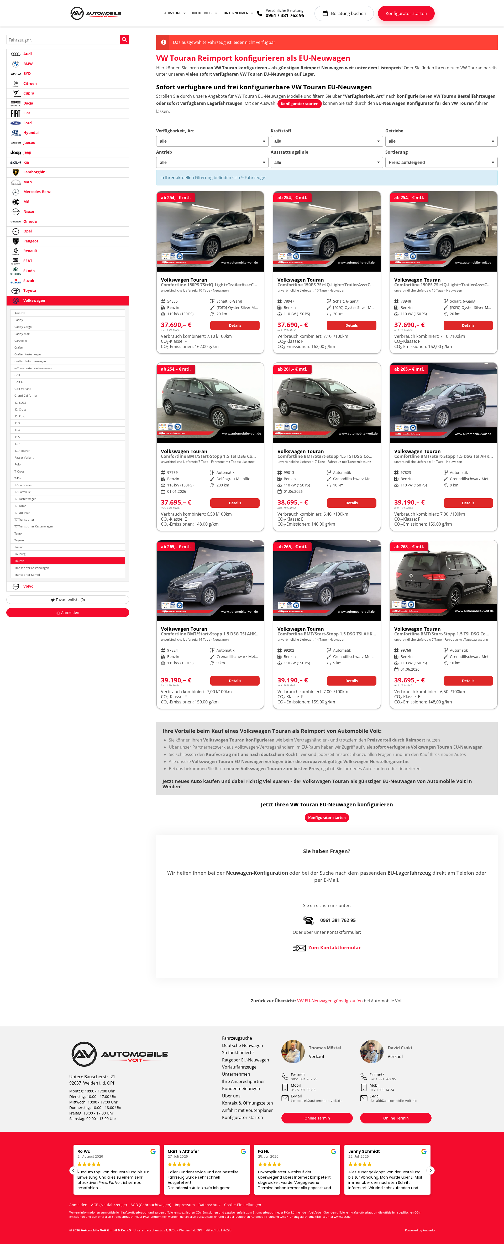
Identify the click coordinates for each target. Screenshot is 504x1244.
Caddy (18, 320)
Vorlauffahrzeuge (239, 1067)
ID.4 (17, 430)
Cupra (28, 93)
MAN (27, 181)
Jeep (26, 152)
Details (235, 325)
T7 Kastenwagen (25, 499)
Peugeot (30, 241)
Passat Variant (24, 457)
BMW (27, 63)
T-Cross (19, 471)
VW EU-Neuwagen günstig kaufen (330, 1001)
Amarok (19, 313)
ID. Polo (19, 416)
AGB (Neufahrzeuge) (109, 1204)
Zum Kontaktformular (334, 947)
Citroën (29, 83)
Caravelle (20, 341)
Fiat (26, 112)
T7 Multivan (22, 513)
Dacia (27, 103)
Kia (25, 162)
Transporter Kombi (27, 575)
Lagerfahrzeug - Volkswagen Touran (210, 447)
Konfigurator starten (242, 1117)
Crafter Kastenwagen (28, 354)
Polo (17, 464)
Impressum (185, 1204)
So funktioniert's (238, 1052)
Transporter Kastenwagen (31, 568)
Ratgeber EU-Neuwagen (245, 1060)
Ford (27, 122)
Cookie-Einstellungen (242, 1204)
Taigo (18, 533)
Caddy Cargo (23, 327)
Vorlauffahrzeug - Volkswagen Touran (210, 272)
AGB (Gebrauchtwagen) (150, 1204)
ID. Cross (20, 409)
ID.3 (17, 423)
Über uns (231, 1096)
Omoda (29, 221)
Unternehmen (236, 13)
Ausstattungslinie (289, 152)
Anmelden (78, 1204)
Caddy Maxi (22, 334)
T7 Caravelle (22, 492)
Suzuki (28, 280)
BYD (26, 73)
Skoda (28, 270)
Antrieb (164, 152)
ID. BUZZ (20, 403)
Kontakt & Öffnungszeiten (247, 1103)
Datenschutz (209, 1204)
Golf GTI (19, 382)
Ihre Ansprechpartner (243, 1081)
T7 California (23, 485)
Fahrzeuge (171, 13)
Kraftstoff (281, 131)
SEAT (27, 260)
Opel (27, 231)
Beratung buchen (348, 13)
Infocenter (202, 13)
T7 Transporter (24, 519)
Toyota (29, 290)
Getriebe (394, 131)
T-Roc (18, 478)
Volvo (28, 586)
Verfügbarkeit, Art (175, 131)
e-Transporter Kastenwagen (33, 368)
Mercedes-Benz (36, 191)
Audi (27, 53)
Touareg (19, 554)
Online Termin (317, 1118)
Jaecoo (28, 142)
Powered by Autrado (420, 1230)
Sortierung (396, 152)
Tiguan (19, 547)
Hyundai (30, 132)
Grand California (25, 395)
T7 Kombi (20, 506)
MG (25, 201)
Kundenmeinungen (241, 1088)
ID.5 (17, 437)
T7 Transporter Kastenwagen (33, 526)
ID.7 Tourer (21, 451)
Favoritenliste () (70, 599)
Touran (19, 561)
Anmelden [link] (70, 612)
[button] (430, 1170)
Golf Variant (22, 389)
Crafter (19, 347)
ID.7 (17, 444)
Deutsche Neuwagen (242, 1045)
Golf (17, 375)
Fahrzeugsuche (237, 1038)
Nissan (28, 211)
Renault (29, 250)
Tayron (19, 540)
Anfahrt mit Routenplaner (247, 1110)
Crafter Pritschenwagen (30, 361)
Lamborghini (34, 171)
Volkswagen (33, 300)
